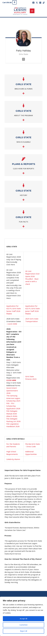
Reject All (23, 631)
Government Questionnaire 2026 (12, 390)
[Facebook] (33, 3)
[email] (23, 59)
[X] (37, 3)
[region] (23, 616)
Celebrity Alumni (13, 459)
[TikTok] (44, 3)
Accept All (23, 619)
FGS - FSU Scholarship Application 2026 (13, 406)
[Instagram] (40, 3)
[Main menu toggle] (32, 10)
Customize (23, 625)
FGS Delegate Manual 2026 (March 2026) (11, 413)
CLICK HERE (12, 324)
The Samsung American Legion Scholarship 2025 (13, 398)
